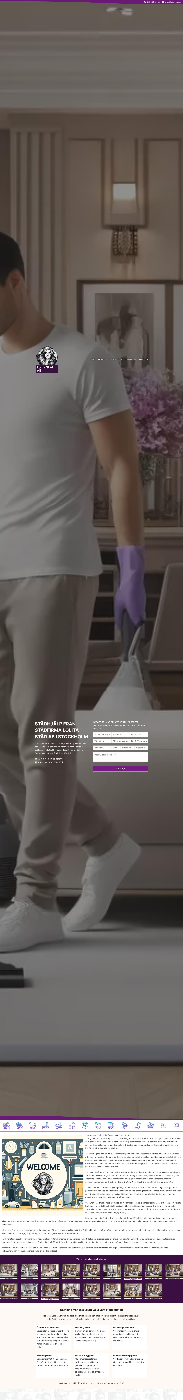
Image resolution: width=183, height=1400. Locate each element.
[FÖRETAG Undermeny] (121, 359)
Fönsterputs (112, 1278)
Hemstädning (29, 1298)
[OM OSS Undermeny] (135, 359)
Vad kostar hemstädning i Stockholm (153, 1298)
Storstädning (112, 1298)
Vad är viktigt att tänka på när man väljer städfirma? (50, 1299)
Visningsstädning (8, 1278)
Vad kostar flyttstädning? (91, 1278)
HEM (93, 359)
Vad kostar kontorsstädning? (71, 1278)
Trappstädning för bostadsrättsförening (8, 1298)
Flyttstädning (133, 1298)
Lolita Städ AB (45, 368)
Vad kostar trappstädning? (153, 1278)
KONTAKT (143, 359)
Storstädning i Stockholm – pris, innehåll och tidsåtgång (133, 1279)
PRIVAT (101, 359)
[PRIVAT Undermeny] (106, 359)
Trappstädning (71, 1298)
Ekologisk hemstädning (91, 1298)
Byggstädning (50, 1278)
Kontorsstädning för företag (174, 1278)
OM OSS (129, 359)
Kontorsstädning (29, 1278)
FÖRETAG (115, 359)
